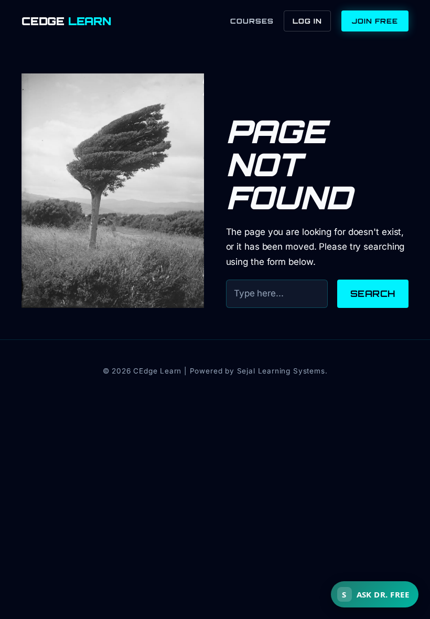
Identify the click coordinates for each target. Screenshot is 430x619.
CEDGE (66, 21)
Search (372, 293)
